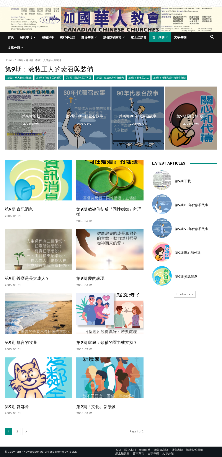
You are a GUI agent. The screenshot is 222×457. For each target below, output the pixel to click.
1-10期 (19, 60)
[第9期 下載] (31, 118)
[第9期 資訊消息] (38, 180)
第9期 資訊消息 (19, 209)
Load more (183, 294)
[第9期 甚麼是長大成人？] (38, 249)
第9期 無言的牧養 (21, 342)
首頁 (11, 37)
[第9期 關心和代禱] (191, 118)
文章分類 (14, 47)
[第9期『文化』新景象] (110, 377)
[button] (212, 37)
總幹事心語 (67, 37)
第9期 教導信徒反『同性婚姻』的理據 (109, 212)
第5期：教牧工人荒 (138, 77)
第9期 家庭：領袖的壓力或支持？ (106, 342)
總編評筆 (48, 37)
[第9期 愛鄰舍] (38, 377)
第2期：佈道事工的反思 (48, 77)
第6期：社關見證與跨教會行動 (169, 77)
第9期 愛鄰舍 (17, 406)
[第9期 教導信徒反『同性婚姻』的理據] (110, 180)
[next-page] (26, 431)
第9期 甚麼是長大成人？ (27, 278)
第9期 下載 (183, 181)
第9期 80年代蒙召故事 (191, 205)
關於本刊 (26, 37)
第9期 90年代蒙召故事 (191, 229)
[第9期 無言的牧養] (38, 313)
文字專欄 (180, 37)
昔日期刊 (158, 37)
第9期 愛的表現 (90, 278)
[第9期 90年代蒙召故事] (137, 118)
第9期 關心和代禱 (188, 253)
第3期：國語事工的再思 (78, 77)
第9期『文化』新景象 (96, 406)
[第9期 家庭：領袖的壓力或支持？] (110, 313)
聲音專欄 (87, 37)
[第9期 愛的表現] (110, 249)
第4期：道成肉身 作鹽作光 (110, 77)
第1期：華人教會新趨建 (19, 77)
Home (8, 60)
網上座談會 (138, 37)
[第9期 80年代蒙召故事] (84, 118)
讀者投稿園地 (112, 37)
